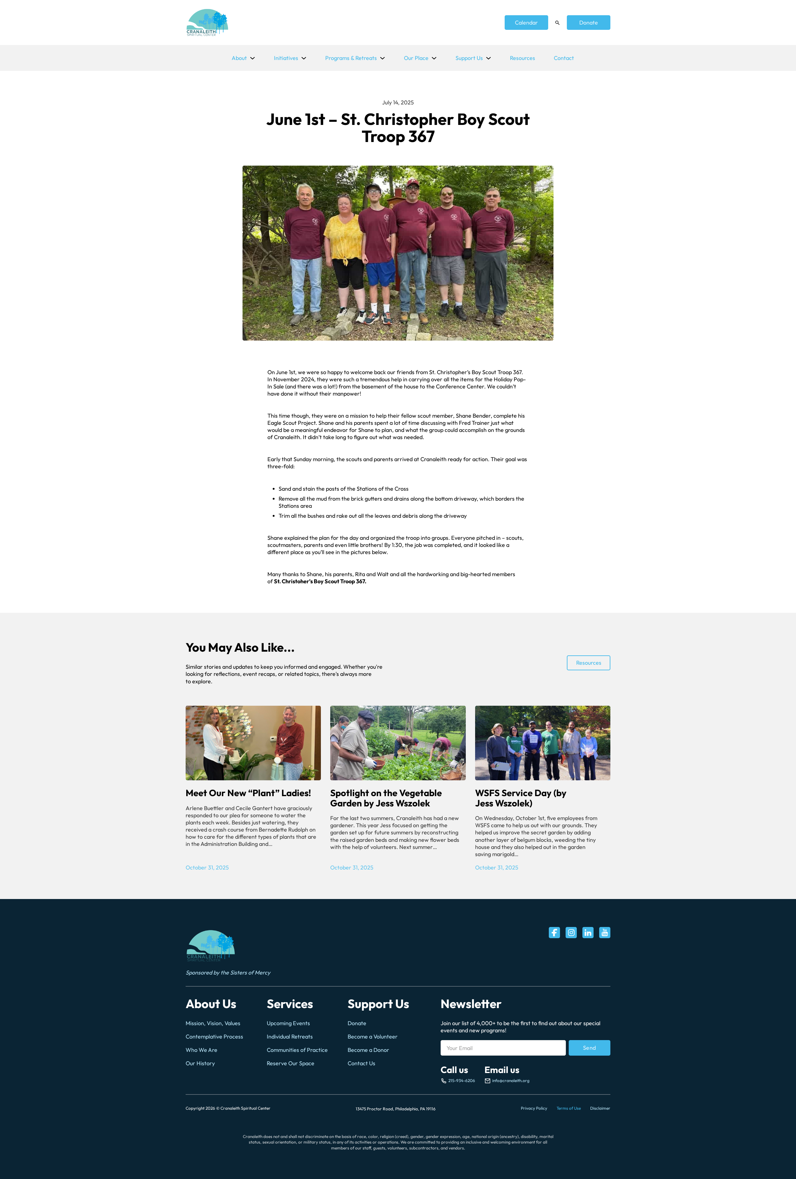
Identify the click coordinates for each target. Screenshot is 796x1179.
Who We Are (201, 1049)
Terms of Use (569, 1108)
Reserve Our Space (290, 1063)
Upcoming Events (288, 1023)
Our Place (416, 58)
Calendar (526, 22)
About (239, 58)
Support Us (469, 58)
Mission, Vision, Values (213, 1023)
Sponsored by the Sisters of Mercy (228, 972)
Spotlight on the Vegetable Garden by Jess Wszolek (386, 798)
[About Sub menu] (252, 58)
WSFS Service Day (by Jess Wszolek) (521, 798)
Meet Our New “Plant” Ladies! (248, 793)
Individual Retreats (290, 1036)
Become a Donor (368, 1049)
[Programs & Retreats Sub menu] (382, 58)
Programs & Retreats (351, 58)
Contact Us (361, 1063)
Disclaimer (600, 1108)
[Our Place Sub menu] (434, 58)
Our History (200, 1063)
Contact (564, 58)
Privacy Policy (534, 1108)
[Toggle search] (557, 22)
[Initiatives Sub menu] (304, 58)
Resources (522, 58)
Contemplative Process (214, 1036)
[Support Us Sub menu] (488, 58)
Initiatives (286, 58)
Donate (588, 22)
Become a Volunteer (373, 1036)
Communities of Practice (297, 1049)
